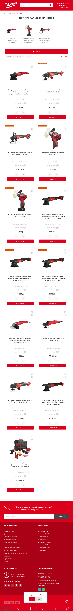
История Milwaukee (10, 550)
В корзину (20, 117)
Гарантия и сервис (10, 539)
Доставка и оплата (10, 534)
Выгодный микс (9, 531)
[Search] (51, 5)
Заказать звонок (64, 7)
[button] (63, 3)
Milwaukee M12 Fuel (44, 534)
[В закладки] (32, 64)
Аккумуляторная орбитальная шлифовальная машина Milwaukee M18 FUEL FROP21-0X (20, 278)
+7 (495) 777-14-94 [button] (45, 573)
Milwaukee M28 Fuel (44, 548)
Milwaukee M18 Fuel (44, 542)
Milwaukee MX (42, 550)
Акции (6, 561)
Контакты (7, 556)
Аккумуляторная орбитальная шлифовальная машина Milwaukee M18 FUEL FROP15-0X (53, 403)
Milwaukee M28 (43, 545)
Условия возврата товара (12, 548)
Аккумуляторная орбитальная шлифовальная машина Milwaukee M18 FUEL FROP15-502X (53, 216)
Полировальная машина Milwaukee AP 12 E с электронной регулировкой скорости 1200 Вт (20, 92)
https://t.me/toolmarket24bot (5, 585)
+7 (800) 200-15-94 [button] (45, 577)
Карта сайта (8, 559)
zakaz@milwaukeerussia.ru (47, 580)
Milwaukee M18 (43, 539)
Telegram (39, 589)
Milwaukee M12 (43, 531)
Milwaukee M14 (43, 536)
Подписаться (61, 516)
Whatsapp (43, 589)
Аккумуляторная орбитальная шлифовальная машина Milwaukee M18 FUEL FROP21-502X (53, 278)
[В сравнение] (32, 67)
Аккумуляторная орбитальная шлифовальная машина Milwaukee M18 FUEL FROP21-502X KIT (20, 465)
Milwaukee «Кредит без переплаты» (15, 553)
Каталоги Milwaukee (10, 542)
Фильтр (37, 51)
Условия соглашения (10, 536)
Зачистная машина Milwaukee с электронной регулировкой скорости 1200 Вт (20, 340)
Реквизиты (7, 545)
